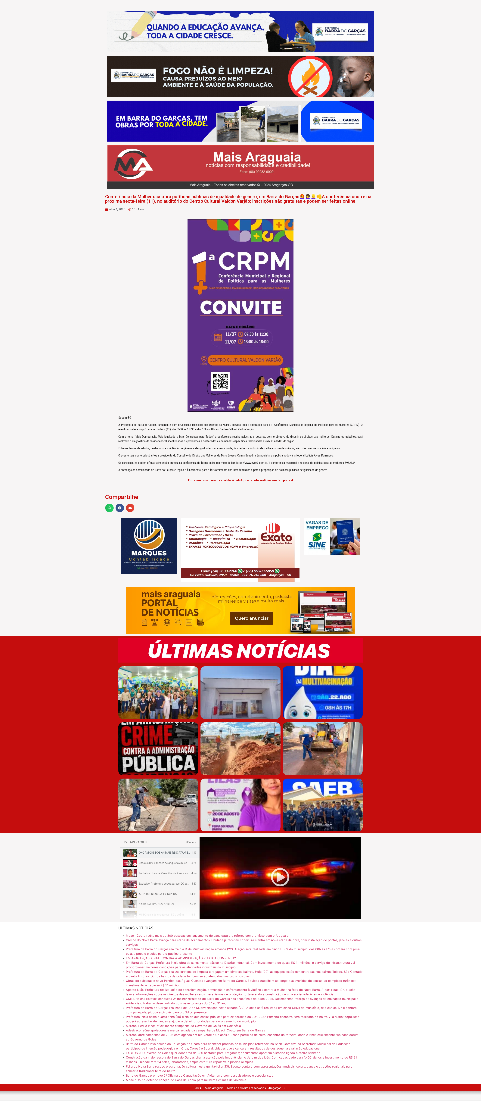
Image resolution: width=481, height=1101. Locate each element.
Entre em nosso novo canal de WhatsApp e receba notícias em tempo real (240, 480)
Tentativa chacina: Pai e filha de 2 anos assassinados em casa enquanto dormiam (187, 873)
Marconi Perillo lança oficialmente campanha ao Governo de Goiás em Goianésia (183, 1026)
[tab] (160, 853)
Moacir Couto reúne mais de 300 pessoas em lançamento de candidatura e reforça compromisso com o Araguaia (207, 935)
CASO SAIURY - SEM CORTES (156, 904)
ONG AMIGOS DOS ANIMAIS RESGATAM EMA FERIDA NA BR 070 (177, 852)
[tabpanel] (280, 878)
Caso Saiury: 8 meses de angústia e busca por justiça (170, 862)
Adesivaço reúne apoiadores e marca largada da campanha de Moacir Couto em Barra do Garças (195, 1030)
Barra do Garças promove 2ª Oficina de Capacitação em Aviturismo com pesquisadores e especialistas (199, 1075)
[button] (109, 508)
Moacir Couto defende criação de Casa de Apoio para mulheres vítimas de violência (186, 1080)
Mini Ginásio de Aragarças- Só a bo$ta (161, 914)
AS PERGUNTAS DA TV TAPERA (158, 894)
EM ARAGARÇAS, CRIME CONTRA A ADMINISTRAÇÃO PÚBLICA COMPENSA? (181, 958)
